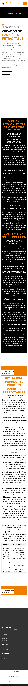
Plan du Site (5, 663)
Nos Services (5, 632)
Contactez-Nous (6, 661)
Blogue (4, 636)
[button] (25, 3)
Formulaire (4, 634)
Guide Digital (5, 649)
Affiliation (4, 640)
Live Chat (4, 658)
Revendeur (5, 638)
